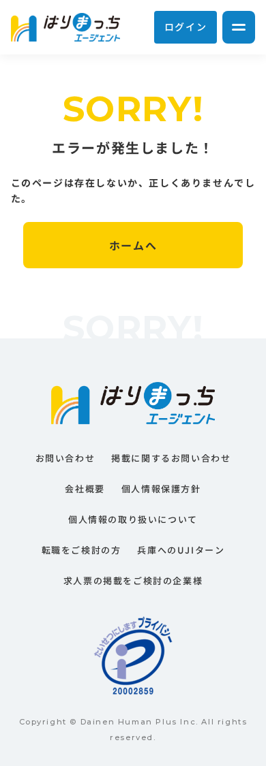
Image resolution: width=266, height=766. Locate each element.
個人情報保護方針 (161, 488)
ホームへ (133, 245)
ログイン (185, 26)
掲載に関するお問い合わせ (171, 457)
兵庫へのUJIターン (180, 549)
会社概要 (84, 488)
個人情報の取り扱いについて (133, 519)
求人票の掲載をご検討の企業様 (133, 580)
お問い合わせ (65, 457)
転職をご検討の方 (81, 549)
